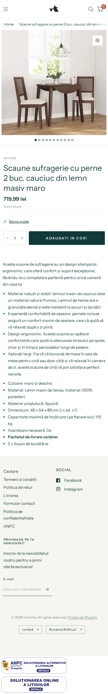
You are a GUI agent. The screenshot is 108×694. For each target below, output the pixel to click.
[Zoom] (97, 40)
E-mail (8, 579)
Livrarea (10, 495)
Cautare (10, 471)
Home (9, 24)
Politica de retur (18, 487)
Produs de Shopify (82, 617)
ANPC (9, 526)
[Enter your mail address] (47, 589)
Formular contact (19, 503)
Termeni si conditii (20, 479)
